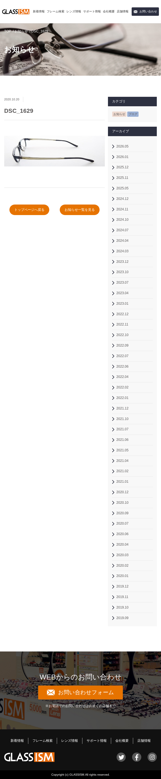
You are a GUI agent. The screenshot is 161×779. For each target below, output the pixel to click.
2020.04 (122, 544)
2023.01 (122, 303)
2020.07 (122, 523)
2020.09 (122, 513)
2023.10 (122, 272)
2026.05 (122, 146)
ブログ (133, 114)
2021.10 (122, 419)
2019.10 (122, 607)
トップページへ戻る (29, 209)
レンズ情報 (73, 11)
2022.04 (122, 377)
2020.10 (122, 502)
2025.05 (122, 188)
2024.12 (122, 199)
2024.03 (122, 251)
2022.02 (122, 387)
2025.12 (122, 167)
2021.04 (122, 461)
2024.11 (122, 209)
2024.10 (122, 219)
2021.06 (122, 439)
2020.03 (122, 555)
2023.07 (122, 282)
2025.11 (122, 177)
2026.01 (122, 157)
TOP (7, 31)
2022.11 (122, 324)
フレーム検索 (55, 11)
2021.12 (122, 408)
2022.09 (122, 345)
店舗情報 (123, 11)
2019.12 (122, 586)
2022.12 (122, 314)
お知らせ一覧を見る (80, 209)
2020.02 (122, 565)
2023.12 (122, 261)
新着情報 (39, 11)
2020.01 (122, 576)
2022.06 (122, 366)
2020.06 (122, 534)
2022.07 (122, 356)
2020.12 (122, 492)
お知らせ (21, 31)
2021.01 (122, 481)
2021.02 (122, 471)
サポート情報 (92, 11)
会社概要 (109, 11)
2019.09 (122, 618)
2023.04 (122, 293)
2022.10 (122, 335)
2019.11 (122, 597)
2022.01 (122, 398)
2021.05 (122, 450)
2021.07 (122, 429)
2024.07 (122, 230)
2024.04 (122, 240)
